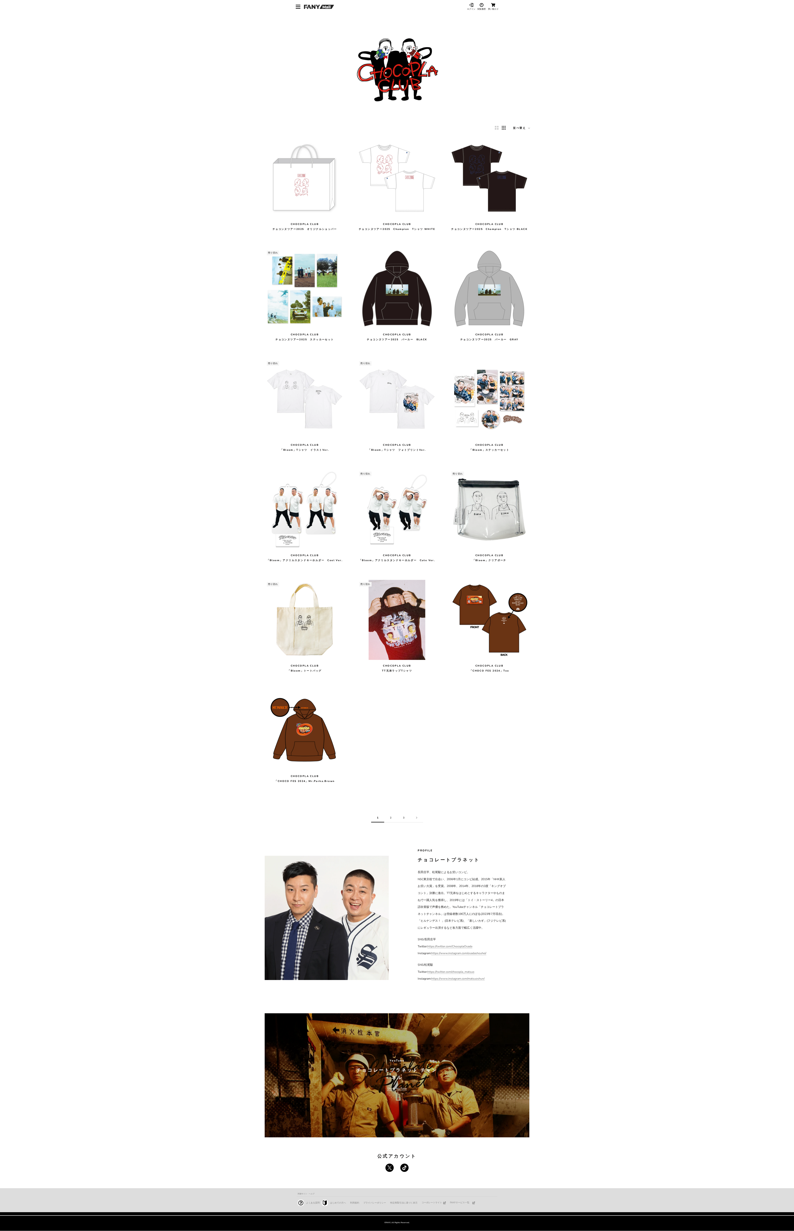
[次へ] (416, 817)
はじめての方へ (338, 1202)
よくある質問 (313, 1202)
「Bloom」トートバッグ (305, 670)
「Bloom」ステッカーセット (489, 450)
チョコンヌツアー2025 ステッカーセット (304, 339)
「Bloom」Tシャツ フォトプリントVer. (397, 450)
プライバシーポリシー (374, 1202)
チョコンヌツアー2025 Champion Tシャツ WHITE (397, 229)
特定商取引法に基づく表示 (403, 1202)
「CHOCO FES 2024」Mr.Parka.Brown (305, 781)
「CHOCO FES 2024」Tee (489, 670)
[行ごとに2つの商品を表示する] (497, 128)
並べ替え (520, 128)
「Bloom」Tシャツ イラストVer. (304, 450)
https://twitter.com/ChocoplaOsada (449, 946)
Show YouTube (397, 1089)
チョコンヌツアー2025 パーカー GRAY (489, 339)
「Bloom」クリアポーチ (489, 560)
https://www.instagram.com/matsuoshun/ (458, 979)
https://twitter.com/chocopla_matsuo (450, 972)
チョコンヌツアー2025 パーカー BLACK (397, 339)
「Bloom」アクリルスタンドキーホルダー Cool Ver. (305, 560)
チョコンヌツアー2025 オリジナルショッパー (305, 229)
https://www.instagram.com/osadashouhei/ (458, 953)
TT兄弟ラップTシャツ (397, 670)
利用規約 (354, 1202)
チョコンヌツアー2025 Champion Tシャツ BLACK (489, 229)
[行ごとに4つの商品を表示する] (504, 128)
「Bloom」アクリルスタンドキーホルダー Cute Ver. (397, 560)
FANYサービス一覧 (459, 1202)
